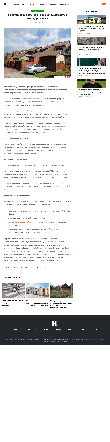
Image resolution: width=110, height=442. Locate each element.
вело (7, 267)
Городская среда (37, 11)
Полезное (42, 4)
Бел (104, 4)
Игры (32, 4)
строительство (38, 267)
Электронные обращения (26, 222)
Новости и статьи (19, 4)
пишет (67, 254)
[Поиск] (98, 4)
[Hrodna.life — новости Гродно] (5, 4)
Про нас (53, 4)
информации (29, 257)
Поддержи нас (63, 4)
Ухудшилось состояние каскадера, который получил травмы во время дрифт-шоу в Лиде (91, 92)
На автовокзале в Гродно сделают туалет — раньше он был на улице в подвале (91, 28)
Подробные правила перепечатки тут (55, 342)
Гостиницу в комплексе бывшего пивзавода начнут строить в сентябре (90, 50)
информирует (10, 105)
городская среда (20, 267)
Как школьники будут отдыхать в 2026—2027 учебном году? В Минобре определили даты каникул (92, 71)
